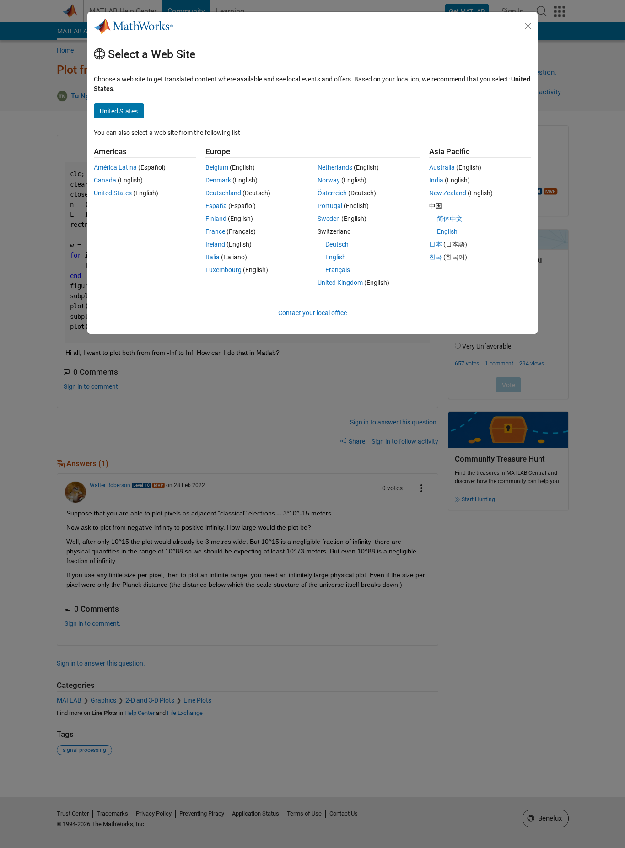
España (216, 205)
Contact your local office (312, 313)
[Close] (528, 26)
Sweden (329, 218)
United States (113, 193)
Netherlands (335, 167)
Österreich (332, 193)
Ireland (215, 244)
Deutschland (223, 193)
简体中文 (450, 218)
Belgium (216, 167)
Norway (329, 180)
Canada (105, 180)
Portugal (330, 205)
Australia (442, 167)
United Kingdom (340, 282)
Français (337, 270)
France (215, 231)
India (436, 180)
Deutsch (337, 244)
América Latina (115, 167)
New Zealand (447, 193)
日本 (435, 244)
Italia (212, 257)
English (335, 257)
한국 (435, 257)
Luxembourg (223, 270)
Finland (215, 218)
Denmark (218, 180)
